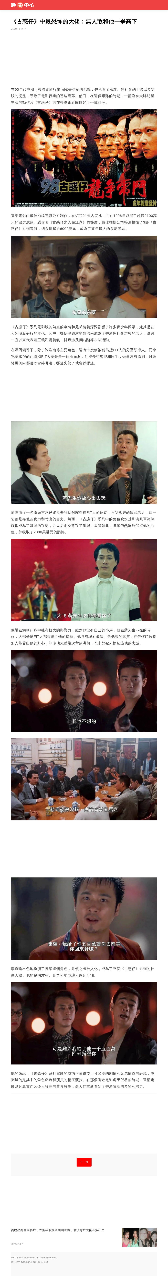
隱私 (40, 1262)
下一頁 (84, 1162)
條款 (35, 1262)
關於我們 (15, 1262)
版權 (45, 1262)
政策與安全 (26, 1262)
